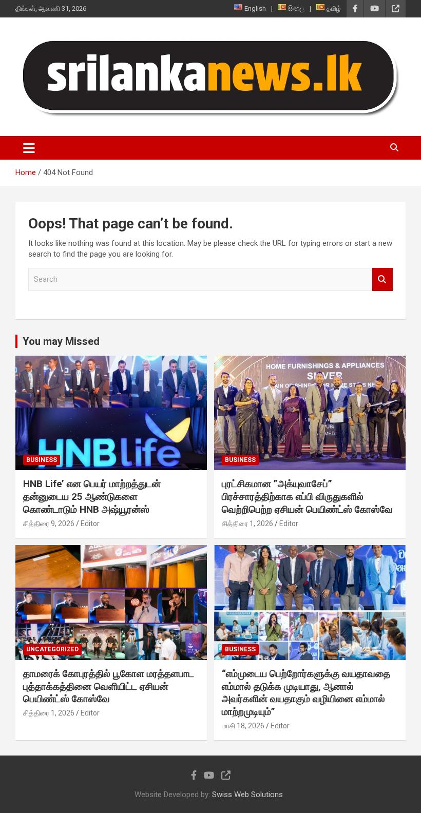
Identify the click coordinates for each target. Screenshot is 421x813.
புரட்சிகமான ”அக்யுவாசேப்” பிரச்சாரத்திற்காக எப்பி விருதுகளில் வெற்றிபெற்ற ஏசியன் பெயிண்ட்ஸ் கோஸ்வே (307, 496)
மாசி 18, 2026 (243, 726)
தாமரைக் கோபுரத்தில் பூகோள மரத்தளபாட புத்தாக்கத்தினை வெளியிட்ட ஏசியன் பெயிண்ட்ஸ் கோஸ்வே (108, 686)
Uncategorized (52, 649)
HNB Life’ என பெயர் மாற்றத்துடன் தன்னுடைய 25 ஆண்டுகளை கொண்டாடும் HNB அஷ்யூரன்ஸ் (92, 496)
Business (41, 459)
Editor (90, 523)
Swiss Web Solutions (247, 794)
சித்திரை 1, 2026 (247, 523)
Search (382, 279)
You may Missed (61, 341)
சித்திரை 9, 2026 (48, 523)
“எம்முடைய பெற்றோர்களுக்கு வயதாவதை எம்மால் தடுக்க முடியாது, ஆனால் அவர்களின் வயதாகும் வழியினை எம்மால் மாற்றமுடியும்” (306, 693)
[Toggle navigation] (29, 148)
